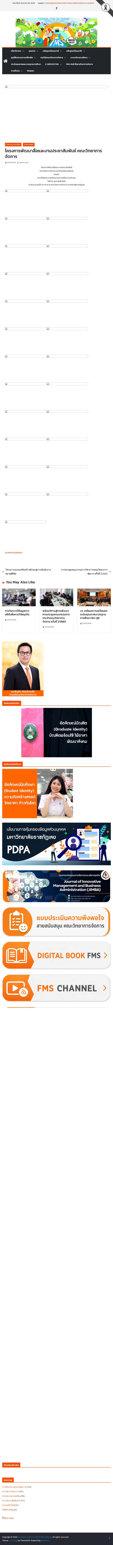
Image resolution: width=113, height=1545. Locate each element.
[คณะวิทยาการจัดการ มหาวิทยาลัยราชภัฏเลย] (5, 61)
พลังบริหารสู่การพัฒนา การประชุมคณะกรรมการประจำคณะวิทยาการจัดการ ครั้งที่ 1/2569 (56, 616)
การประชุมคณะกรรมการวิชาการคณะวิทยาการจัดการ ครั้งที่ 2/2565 (84, 571)
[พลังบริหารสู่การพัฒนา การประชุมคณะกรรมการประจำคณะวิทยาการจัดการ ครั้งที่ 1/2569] (56, 590)
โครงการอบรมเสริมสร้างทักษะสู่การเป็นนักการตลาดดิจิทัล (28, 571)
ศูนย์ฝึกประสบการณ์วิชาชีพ (22, 57)
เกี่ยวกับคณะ (16, 51)
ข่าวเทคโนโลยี (8, 1505)
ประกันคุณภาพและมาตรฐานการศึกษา (26, 64)
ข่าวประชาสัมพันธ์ (28, 144)
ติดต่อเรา (30, 70)
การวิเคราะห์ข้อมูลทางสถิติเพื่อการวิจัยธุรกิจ (17, 612)
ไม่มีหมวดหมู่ (7, 1509)
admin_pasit (23, 162)
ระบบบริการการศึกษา (79, 57)
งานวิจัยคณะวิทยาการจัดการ (51, 57)
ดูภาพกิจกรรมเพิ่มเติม (13, 552)
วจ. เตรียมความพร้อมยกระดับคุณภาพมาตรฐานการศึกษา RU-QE (93, 614)
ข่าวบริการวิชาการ (10, 1491)
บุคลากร (32, 51)
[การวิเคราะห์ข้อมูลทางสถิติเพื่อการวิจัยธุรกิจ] (19, 590)
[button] (22, 51)
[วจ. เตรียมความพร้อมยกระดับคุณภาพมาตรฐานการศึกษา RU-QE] (94, 590)
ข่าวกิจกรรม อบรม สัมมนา (13, 144)
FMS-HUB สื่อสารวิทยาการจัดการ (79, 64)
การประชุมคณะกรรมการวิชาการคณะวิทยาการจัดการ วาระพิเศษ (69, 3)
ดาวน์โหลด (15, 70)
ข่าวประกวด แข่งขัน (11, 1496)
